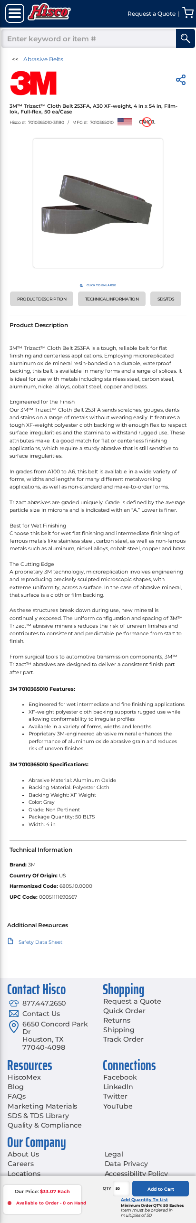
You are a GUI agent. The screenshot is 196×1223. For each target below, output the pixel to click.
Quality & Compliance (45, 1125)
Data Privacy (126, 1163)
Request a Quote (132, 1001)
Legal (114, 1154)
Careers (21, 1163)
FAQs (16, 1096)
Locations (24, 1173)
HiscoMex (24, 1077)
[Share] (180, 81)
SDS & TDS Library (38, 1116)
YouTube (118, 1106)
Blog (15, 1087)
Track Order (123, 1039)
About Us (23, 1154)
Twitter (115, 1096)
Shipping (119, 1030)
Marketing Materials (42, 1106)
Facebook (120, 1077)
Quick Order (124, 1011)
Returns (116, 1020)
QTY (107, 1188)
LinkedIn (118, 1087)
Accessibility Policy (136, 1173)
